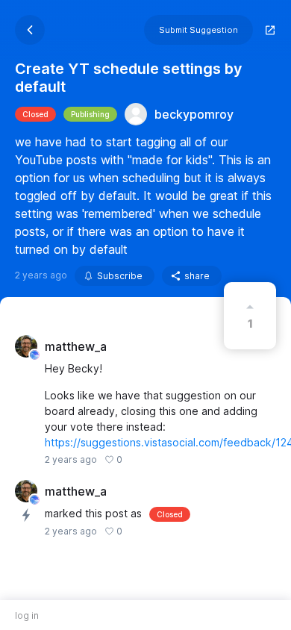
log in (27, 615)
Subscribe (120, 275)
